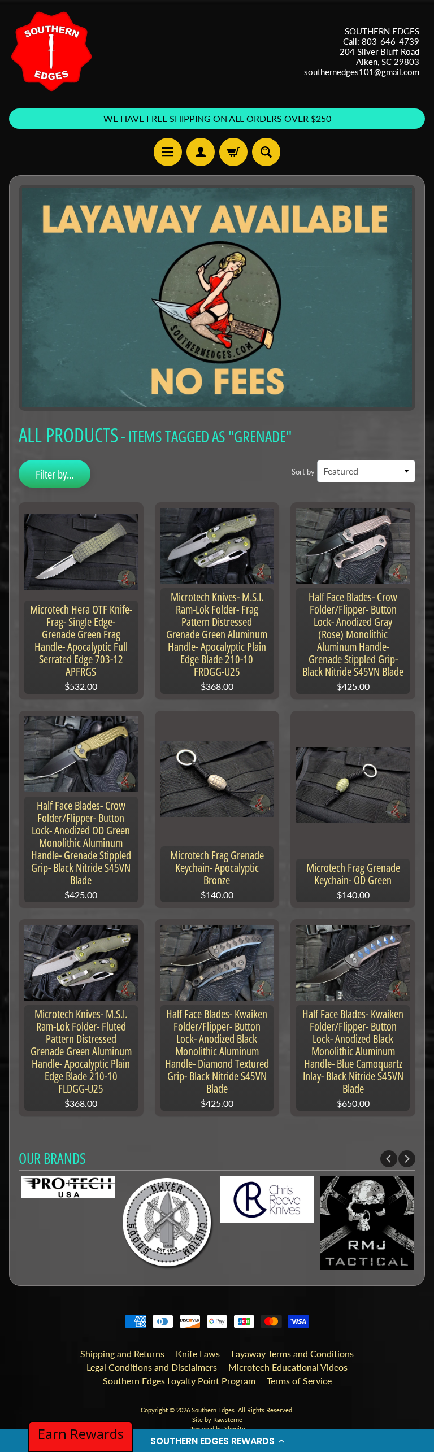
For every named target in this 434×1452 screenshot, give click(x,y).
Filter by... (54, 474)
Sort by (303, 471)
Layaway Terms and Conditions (292, 1353)
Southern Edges (213, 1410)
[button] (217, 1440)
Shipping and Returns (122, 1353)
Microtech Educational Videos (288, 1367)
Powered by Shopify (217, 1428)
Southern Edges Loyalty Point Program (179, 1380)
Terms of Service (299, 1380)
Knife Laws (198, 1353)
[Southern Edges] (51, 51)
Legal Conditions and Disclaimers (151, 1367)
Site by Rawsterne (217, 1419)
